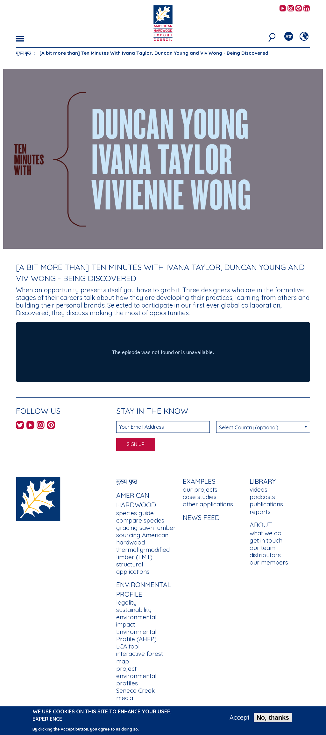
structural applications (133, 567)
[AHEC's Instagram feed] (290, 9)
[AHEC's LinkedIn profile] (306, 9)
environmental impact (136, 620)
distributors (265, 555)
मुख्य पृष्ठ (23, 53)
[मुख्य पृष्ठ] (38, 499)
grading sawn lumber (146, 527)
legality (126, 602)
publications (266, 504)
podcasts (262, 497)
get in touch (266, 540)
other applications (208, 504)
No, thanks (273, 717)
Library (263, 481)
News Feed (201, 517)
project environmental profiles (136, 676)
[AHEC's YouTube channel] (283, 9)
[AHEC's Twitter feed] (20, 426)
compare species (140, 520)
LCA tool (128, 646)
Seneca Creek (135, 690)
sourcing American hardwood (142, 538)
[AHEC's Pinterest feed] (298, 9)
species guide (135, 513)
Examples (199, 481)
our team (262, 547)
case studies (199, 497)
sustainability (134, 610)
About (261, 525)
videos (258, 489)
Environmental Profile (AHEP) (136, 635)
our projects (200, 489)
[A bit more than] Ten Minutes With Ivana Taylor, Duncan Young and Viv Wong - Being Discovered (153, 53)
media (124, 698)
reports (260, 512)
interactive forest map (139, 657)
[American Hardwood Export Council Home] (162, 23)
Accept (240, 717)
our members (269, 562)
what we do (265, 533)
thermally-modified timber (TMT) (143, 553)
